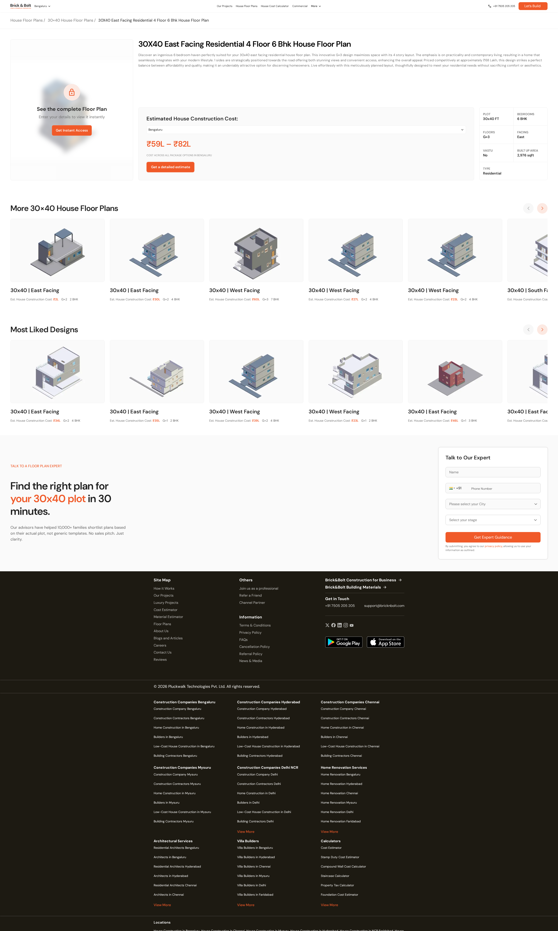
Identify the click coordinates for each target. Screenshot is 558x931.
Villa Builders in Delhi (251, 885)
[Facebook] (333, 626)
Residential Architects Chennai (175, 885)
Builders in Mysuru (166, 802)
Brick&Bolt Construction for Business (360, 580)
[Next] (542, 208)
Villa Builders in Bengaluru (255, 848)
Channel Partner (252, 602)
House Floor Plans (26, 20)
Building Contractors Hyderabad (259, 756)
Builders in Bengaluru (168, 737)
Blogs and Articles (168, 638)
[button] (451, 488)
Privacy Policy (250, 632)
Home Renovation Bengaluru (340, 774)
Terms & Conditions (255, 625)
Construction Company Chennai (343, 709)
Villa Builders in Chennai (253, 866)
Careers (160, 645)
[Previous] (528, 208)
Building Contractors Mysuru (174, 821)
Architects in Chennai (169, 895)
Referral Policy (250, 654)
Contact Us (163, 652)
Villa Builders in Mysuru (253, 876)
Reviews (160, 659)
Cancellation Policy (254, 646)
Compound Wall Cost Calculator (343, 866)
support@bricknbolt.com (384, 605)
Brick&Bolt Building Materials (353, 587)
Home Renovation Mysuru (339, 802)
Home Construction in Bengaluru (176, 727)
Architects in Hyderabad (171, 876)
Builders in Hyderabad (252, 737)
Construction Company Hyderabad (262, 709)
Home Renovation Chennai (339, 793)
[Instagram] (346, 626)
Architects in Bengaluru (170, 857)
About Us (161, 631)
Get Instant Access (72, 130)
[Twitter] (327, 626)
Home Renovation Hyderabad (341, 784)
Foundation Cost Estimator (339, 895)
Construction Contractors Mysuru (177, 784)
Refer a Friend (250, 595)
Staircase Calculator (335, 876)
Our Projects (164, 595)
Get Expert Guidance (493, 537)
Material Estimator (168, 616)
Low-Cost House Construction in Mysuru (182, 812)
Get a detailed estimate (170, 167)
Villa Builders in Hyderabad (256, 857)
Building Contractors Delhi (255, 821)
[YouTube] (352, 626)
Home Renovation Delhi (337, 812)
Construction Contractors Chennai (345, 718)
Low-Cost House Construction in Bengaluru (184, 746)
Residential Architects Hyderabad (177, 866)
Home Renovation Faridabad (341, 821)
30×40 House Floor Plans (70, 20)
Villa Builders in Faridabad (255, 895)
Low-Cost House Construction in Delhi (264, 812)
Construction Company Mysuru (176, 774)
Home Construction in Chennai (342, 727)
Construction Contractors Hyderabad (263, 718)
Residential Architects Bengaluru (176, 848)
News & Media (250, 661)
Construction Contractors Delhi (259, 784)
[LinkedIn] (339, 626)
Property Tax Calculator (337, 885)
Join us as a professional (258, 588)
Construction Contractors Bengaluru (179, 718)
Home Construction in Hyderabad (260, 727)
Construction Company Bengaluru (177, 709)
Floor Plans (162, 624)
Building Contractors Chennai (341, 756)
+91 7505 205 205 (340, 605)
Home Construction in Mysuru (175, 793)
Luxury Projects (166, 602)
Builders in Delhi (248, 802)
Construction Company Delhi (257, 774)
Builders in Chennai (334, 737)
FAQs (243, 639)
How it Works (164, 588)
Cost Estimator (165, 610)
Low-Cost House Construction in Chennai (350, 746)
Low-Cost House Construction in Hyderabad (268, 746)
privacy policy (493, 546)
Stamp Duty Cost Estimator (340, 857)
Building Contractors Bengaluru (175, 756)
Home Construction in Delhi (256, 793)
